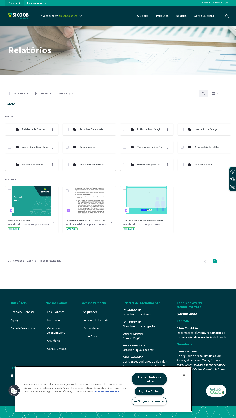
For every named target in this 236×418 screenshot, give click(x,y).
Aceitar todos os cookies (149, 379)
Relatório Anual (203, 164)
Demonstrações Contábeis (150, 164)
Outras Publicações (33, 164)
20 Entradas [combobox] (15, 261)
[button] (14, 390)
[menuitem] (14, 3)
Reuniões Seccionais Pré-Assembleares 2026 (92, 129)
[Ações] (54, 221)
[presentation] (14, 3)
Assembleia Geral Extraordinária (35, 147)
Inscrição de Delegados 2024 (207, 129)
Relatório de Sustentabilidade (35, 129)
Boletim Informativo (92, 164)
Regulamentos (88, 147)
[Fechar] (184, 375)
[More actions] (52, 129)
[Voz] (232, 179)
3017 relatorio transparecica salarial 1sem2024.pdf (144, 220)
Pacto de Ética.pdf (19, 220)
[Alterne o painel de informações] (226, 93)
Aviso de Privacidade (106, 391)
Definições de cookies (149, 401)
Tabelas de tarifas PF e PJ (150, 147)
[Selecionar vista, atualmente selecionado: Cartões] (216, 93)
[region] (103, 389)
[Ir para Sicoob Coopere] (18, 16)
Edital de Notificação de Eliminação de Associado (150, 129)
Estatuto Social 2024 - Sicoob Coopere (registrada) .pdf (87, 220)
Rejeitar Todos (149, 391)
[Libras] (232, 171)
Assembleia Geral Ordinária (207, 147)
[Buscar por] (203, 93)
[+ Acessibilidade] (232, 187)
